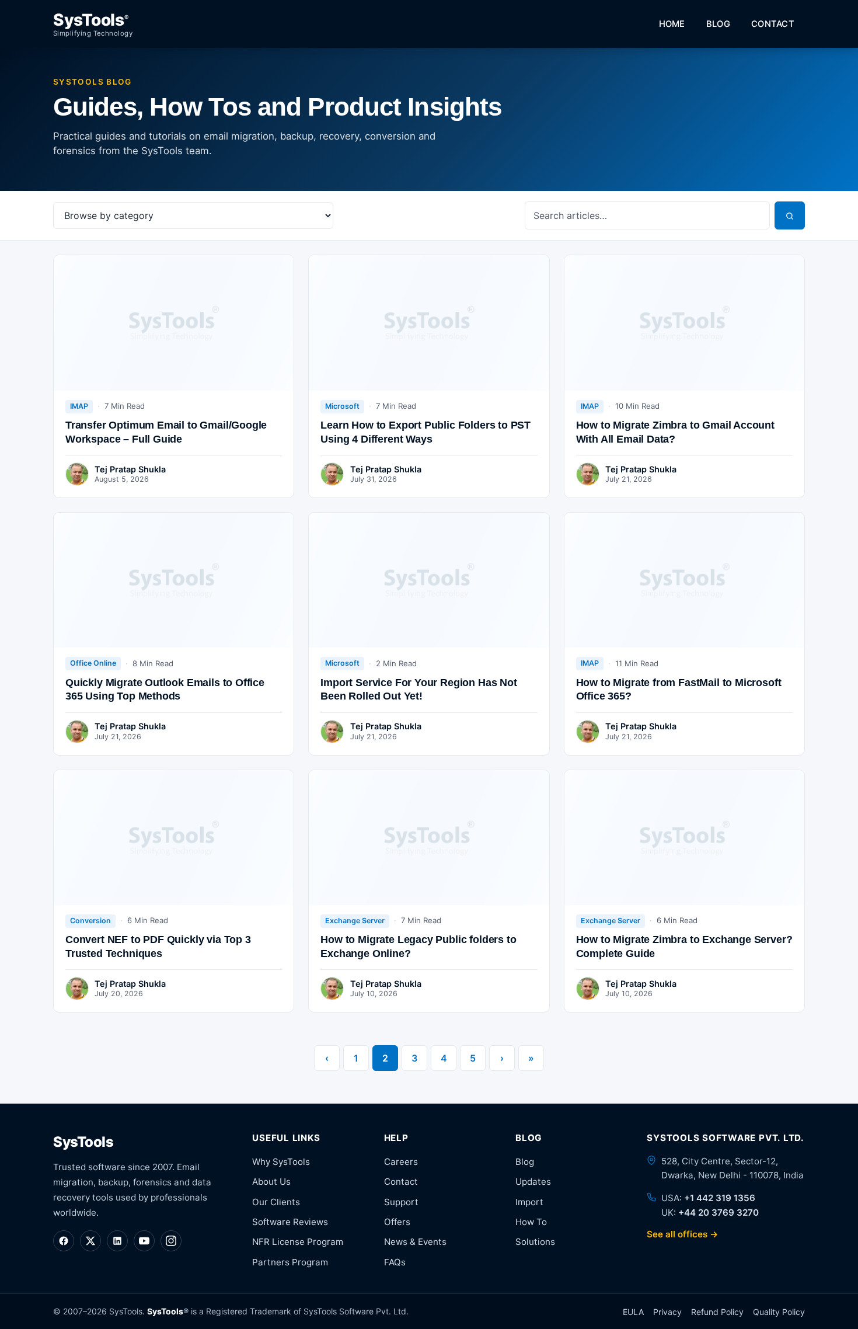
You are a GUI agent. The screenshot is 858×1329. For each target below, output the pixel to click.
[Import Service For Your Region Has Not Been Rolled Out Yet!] (429, 580)
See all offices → (683, 1234)
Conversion (90, 920)
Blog (718, 24)
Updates (533, 1181)
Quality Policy (779, 1312)
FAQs (395, 1262)
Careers (401, 1161)
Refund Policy (717, 1312)
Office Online (93, 663)
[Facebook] (63, 1240)
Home (672, 24)
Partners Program (290, 1262)
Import (529, 1202)
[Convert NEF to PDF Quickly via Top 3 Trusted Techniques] (174, 837)
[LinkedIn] (117, 1240)
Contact (772, 24)
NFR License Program (297, 1241)
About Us (271, 1181)
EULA (633, 1312)
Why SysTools (281, 1161)
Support (401, 1202)
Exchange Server (355, 920)
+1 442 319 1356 (719, 1197)
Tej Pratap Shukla (130, 469)
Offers (397, 1221)
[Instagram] (171, 1240)
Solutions (535, 1241)
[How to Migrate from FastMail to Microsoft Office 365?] (684, 580)
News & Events (415, 1241)
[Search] (790, 215)
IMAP (79, 406)
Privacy (667, 1312)
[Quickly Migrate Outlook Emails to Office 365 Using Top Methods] (174, 580)
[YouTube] (144, 1240)
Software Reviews (290, 1221)
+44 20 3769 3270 (718, 1212)
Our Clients (276, 1202)
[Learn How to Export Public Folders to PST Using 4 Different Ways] (429, 322)
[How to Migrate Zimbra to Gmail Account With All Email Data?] (684, 322)
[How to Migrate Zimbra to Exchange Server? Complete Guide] (684, 837)
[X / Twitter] (90, 1240)
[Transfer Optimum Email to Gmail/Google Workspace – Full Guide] (174, 322)
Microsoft (342, 406)
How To (531, 1221)
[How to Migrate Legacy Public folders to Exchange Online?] (429, 837)
